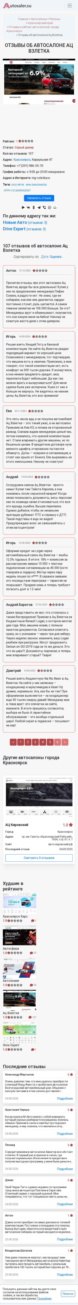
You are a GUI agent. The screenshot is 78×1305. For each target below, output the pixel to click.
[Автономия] (19, 968)
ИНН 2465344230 (36, 184)
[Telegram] (39, 207)
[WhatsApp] (49, 207)
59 (34, 952)
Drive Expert (24, 228)
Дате (45, 257)
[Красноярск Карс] (19, 903)
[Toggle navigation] (69, 5)
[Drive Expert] (19, 1032)
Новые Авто (25, 222)
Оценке (55, 257)
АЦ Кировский (16, 825)
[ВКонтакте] (28, 207)
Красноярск (21, 159)
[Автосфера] (19, 935)
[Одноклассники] (33, 207)
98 (34, 984)
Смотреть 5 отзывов (39, 858)
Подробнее (65, 1098)
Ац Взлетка (11, 1013)
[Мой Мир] (55, 207)
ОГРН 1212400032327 (17, 190)
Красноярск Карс (15, 916)
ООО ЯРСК (17, 184)
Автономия (11, 980)
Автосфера (11, 948)
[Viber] (44, 207)
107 (34, 1017)
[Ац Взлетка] (19, 1000)
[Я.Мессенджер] (23, 207)
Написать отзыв (39, 198)
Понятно (68, 1293)
